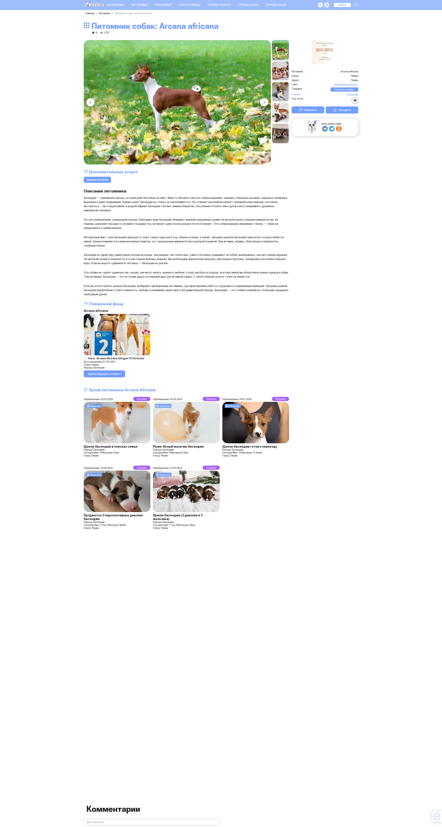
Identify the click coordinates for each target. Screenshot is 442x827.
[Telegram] (332, 128)
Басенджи (99, 367)
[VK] (325, 128)
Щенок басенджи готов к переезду (249, 446)
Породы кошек (276, 4)
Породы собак (248, 4)
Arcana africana (96, 311)
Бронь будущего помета (104, 374)
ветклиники (163, 4)
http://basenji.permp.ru (346, 84)
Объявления (115, 4)
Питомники (139, 4)
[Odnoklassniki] (339, 128)
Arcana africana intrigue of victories (120, 358)
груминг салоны (219, 4)
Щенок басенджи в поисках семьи (110, 446)
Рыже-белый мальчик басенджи (178, 446)
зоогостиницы (189, 4)
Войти (342, 5)
